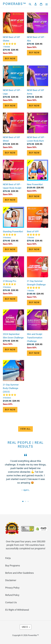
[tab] (23, 501)
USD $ (25, 627)
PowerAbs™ (14, 4)
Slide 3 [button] (28, 501)
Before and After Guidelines (19, 573)
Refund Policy (12, 595)
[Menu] (46, 4)
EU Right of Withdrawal (17, 609)
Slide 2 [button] (25, 501)
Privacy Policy (12, 587)
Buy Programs (12, 565)
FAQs (8, 558)
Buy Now (10, 58)
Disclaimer (10, 580)
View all (25, 429)
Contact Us (11, 602)
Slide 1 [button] (23, 501)
